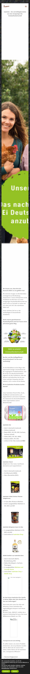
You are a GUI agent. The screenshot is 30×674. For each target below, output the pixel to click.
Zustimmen (6, 671)
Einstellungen (6, 668)
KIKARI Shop (8, 574)
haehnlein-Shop (18, 534)
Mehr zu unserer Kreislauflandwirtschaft (14, 350)
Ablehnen (15, 671)
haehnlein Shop (17, 571)
